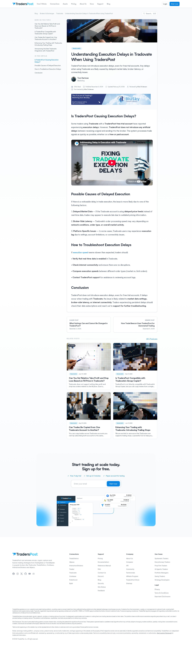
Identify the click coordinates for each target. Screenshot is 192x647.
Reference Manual (104, 565)
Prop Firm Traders (161, 565)
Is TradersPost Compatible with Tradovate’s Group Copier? (45, 33)
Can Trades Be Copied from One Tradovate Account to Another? (46, 38)
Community (130, 569)
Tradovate (59, 13)
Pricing (73, 4)
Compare (129, 562)
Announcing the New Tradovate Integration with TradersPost (45, 50)
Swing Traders (160, 576)
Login (165, 4)
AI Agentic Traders (161, 569)
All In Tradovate (151, 339)
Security (101, 583)
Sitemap (129, 583)
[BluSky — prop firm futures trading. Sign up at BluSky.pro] (111, 99)
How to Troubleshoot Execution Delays (48, 69)
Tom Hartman (83, 78)
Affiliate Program (132, 576)
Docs (92, 4)
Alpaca (71, 562)
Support (100, 4)
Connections (54, 4)
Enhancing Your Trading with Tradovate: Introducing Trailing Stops (48, 44)
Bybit (71, 583)
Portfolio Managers (161, 573)
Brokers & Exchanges (47, 13)
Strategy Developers (162, 580)
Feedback (101, 590)
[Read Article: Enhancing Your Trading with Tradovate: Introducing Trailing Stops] (135, 415)
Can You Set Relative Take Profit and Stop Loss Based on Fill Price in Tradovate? (47, 26)
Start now (174, 4)
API (127, 565)
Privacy (157, 589)
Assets (65, 4)
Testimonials (130, 573)
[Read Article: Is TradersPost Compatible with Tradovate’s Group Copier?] (135, 366)
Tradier (71, 569)
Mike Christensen (142, 87)
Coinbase (72, 576)
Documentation (103, 562)
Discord (100, 576)
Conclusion (38, 73)
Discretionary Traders (162, 562)
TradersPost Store (132, 580)
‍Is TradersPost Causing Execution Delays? (46, 61)
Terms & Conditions (162, 593)
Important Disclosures (162, 596)
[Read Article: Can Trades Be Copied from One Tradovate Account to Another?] (89, 415)
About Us (83, 4)
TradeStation (74, 558)
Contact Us (102, 573)
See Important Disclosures (164, 633)
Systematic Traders (161, 558)
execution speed (80, 252)
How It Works (42, 4)
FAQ (99, 569)
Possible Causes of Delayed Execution (48, 65)
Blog (108, 4)
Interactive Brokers (76, 565)
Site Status (102, 587)
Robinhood (73, 580)
